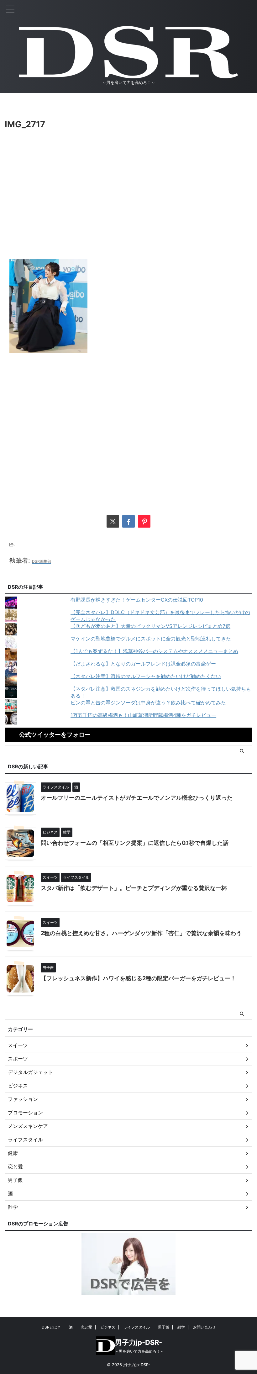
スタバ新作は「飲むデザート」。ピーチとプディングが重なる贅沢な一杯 (134, 888)
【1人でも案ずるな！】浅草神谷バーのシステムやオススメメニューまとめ (154, 651)
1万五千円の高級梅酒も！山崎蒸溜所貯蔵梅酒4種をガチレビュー (143, 715)
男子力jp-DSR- (138, 1342)
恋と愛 (86, 1327)
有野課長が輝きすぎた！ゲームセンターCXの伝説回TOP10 (137, 600)
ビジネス (107, 1327)
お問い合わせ (204, 1327)
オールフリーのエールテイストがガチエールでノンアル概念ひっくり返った (137, 797)
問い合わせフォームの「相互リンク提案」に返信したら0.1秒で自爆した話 (134, 843)
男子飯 (163, 1327)
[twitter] (113, 521)
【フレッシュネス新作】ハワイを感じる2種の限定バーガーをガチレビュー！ (138, 978)
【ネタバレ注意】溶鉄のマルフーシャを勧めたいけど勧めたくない (146, 676)
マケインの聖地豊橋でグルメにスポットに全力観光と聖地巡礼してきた (151, 638)
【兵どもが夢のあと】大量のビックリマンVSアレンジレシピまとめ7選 (150, 626)
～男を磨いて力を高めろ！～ (139, 1351)
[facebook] (128, 521)
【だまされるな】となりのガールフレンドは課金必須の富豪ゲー (143, 664)
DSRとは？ (51, 1327)
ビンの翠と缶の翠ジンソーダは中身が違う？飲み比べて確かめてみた (148, 702)
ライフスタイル (136, 1327)
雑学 (181, 1327)
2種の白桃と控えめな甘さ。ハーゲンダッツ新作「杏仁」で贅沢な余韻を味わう (141, 933)
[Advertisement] (128, 206)
